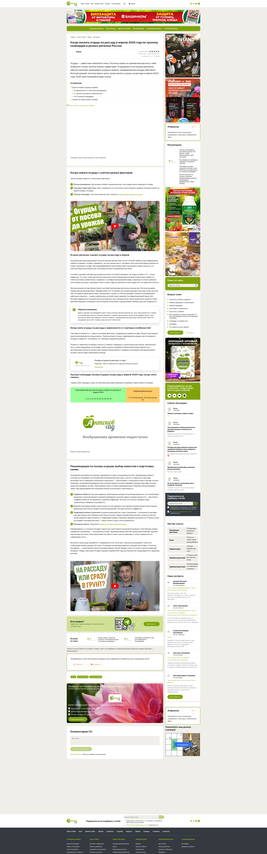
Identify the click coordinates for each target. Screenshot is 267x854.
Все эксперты (174, 697)
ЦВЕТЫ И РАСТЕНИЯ (124, 28)
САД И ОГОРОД (110, 28)
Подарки (120, 831)
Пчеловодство (193, 615)
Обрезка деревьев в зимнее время (181, 302)
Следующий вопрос (77, 719)
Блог (92, 3)
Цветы (193, 588)
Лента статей (85, 3)
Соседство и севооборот (98, 849)
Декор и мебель (141, 846)
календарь (173, 324)
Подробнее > (99, 367)
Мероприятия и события (75, 852)
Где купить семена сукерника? (180, 299)
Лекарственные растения (121, 852)
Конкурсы (110, 831)
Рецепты (129, 831)
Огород (173, 588)
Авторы (107, 3)
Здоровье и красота (188, 846)
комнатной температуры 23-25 (83, 711)
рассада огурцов (83, 677)
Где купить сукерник (176, 311)
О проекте (156, 831)
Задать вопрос (150, 624)
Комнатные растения (173, 590)
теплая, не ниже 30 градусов (82, 714)
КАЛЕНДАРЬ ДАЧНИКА (96, 28)
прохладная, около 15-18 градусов (84, 708)
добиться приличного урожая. (130, 194)
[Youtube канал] (196, 3)
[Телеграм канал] (190, 3)
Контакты (166, 831)
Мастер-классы (175, 523)
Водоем (138, 844)
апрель (73, 677)
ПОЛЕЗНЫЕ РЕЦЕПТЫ (171, 28)
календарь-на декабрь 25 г (178, 321)
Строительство (172, 613)
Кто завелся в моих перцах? (179, 327)
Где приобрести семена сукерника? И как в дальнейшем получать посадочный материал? (183, 316)
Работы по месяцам (73, 846)
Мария (78, 51)
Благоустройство (164, 846)
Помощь (146, 831)
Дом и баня (162, 844)
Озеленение (140, 849)
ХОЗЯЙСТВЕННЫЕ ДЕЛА (154, 28)
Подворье (162, 852)
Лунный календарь (73, 844)
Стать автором (115, 3)
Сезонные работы (73, 849)
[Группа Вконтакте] (193, 3)
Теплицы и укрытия (96, 852)
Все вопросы (190, 332)
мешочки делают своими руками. (113, 524)
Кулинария (181, 613)
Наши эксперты (175, 575)
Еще (193, 126)
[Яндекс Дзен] (199, 3)
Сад (168, 588)
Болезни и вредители (97, 844)
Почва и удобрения (96, 846)
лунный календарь (95, 677)
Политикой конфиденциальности (181, 511)
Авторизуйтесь (75, 754)
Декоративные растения (121, 844)
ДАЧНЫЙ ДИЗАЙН (138, 28)
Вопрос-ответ (99, 3)
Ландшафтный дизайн (183, 588)
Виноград (184, 590)
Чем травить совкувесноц (178, 308)
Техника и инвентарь (165, 849)
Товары (137, 831)
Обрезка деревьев (175, 305)
